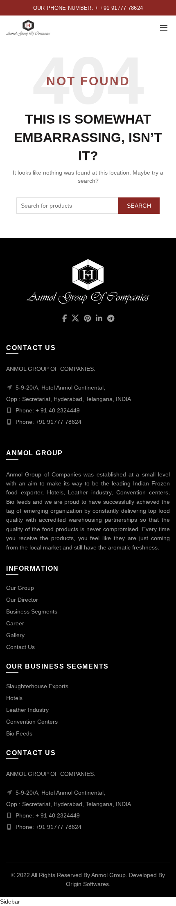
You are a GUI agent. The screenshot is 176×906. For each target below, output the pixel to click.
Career (15, 623)
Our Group (20, 588)
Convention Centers (32, 721)
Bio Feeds (19, 733)
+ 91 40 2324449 (58, 815)
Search (139, 205)
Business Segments (31, 611)
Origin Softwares (87, 884)
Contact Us (20, 647)
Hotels (14, 698)
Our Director (22, 599)
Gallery (15, 635)
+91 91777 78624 (58, 827)
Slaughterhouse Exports (37, 686)
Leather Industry (27, 710)
